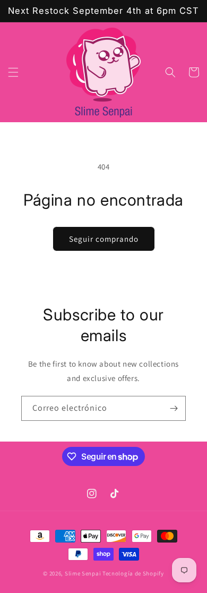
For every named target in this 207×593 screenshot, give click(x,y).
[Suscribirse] (173, 408)
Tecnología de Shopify (133, 573)
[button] (13, 72)
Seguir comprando (104, 239)
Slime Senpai (83, 573)
